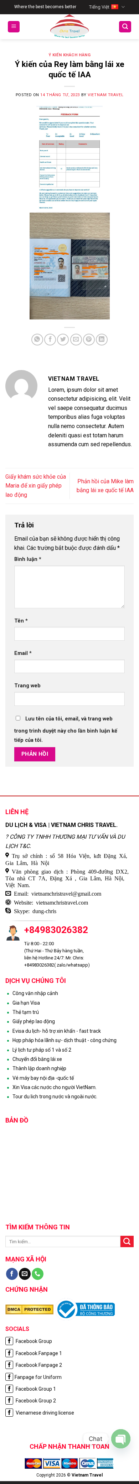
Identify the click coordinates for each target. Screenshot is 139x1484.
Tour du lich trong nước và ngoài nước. (54, 1096)
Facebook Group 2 (35, 1401)
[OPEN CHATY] (120, 1438)
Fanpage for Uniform (38, 1377)
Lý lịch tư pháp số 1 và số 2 (41, 1050)
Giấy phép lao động (33, 1021)
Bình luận (27, 559)
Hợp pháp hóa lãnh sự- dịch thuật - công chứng (64, 1040)
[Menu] (14, 27)
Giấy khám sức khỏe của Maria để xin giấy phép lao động (35, 485)
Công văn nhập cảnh (35, 993)
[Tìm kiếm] (125, 27)
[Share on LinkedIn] (102, 339)
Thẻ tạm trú (25, 1012)
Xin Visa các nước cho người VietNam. (54, 1087)
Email (23, 653)
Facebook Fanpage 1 (38, 1353)
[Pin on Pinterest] (89, 339)
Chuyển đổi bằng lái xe (37, 1059)
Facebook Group (33, 1341)
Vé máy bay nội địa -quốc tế (43, 1078)
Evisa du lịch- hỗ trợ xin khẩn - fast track (56, 1031)
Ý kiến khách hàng (69, 55)
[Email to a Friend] (76, 339)
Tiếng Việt (99, 7)
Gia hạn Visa (26, 1003)
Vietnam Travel (105, 95)
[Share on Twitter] (63, 339)
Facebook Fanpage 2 (38, 1365)
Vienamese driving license (44, 1413)
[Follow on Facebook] (12, 1274)
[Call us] (37, 1274)
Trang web (27, 686)
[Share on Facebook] (50, 339)
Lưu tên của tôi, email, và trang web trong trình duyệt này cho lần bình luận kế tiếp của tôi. (65, 729)
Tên (21, 621)
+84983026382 (56, 930)
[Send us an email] (25, 1274)
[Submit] (127, 1241)
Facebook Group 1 (35, 1389)
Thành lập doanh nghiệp (39, 1068)
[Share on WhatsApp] (37, 339)
